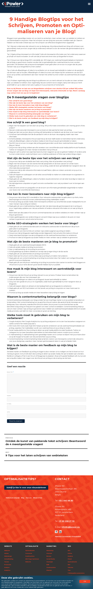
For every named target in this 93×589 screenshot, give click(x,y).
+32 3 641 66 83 (65, 500)
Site (8, 412)
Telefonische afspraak (13, 498)
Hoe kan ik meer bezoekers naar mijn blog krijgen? (29, 105)
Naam (9, 395)
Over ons (29, 498)
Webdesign (8, 556)
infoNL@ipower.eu (71, 527)
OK (85, 581)
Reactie (10, 372)
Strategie (49, 562)
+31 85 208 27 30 (66, 521)
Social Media (50, 559)
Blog (22, 498)
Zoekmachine (29, 556)
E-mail (9, 404)
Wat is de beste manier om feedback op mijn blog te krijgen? (33, 118)
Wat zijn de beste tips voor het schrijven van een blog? (31, 103)
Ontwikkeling (8, 559)
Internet (49, 553)
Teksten (70, 567)
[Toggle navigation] (89, 4)
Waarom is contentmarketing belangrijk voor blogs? (29, 114)
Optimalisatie (30, 550)
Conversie (28, 553)
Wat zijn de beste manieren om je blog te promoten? (30, 109)
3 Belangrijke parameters (76, 573)
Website (7, 550)
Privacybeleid (76, 536)
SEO (69, 550)
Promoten (7, 564)
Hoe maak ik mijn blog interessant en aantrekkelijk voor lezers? (34, 112)
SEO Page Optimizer (32, 559)
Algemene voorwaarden (63, 536)
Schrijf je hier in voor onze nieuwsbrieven (26, 487)
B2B (47, 564)
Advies (6, 553)
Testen (6, 562)
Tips (69, 570)
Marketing (49, 550)
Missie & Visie (37, 498)
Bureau (48, 556)
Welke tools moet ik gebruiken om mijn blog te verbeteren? (32, 116)
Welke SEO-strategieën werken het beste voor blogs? (30, 107)
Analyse (6, 567)
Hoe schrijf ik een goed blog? (20, 101)
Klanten (49, 570)
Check (70, 559)
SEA (69, 564)
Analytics (7, 570)
